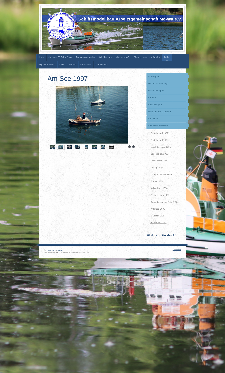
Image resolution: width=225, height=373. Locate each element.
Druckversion (51, 250)
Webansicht (177, 250)
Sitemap (60, 250)
